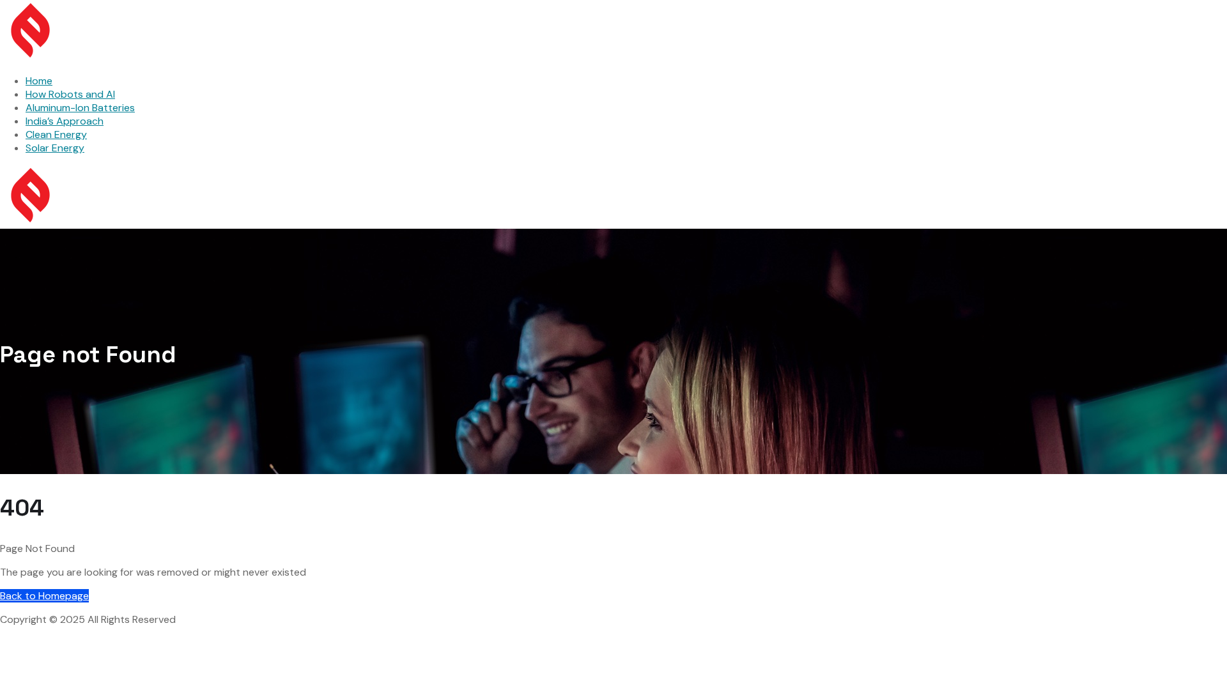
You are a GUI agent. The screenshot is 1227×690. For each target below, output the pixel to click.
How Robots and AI (70, 94)
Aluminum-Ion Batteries (80, 107)
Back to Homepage (44, 595)
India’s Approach (65, 121)
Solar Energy (55, 148)
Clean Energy (56, 134)
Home (39, 81)
